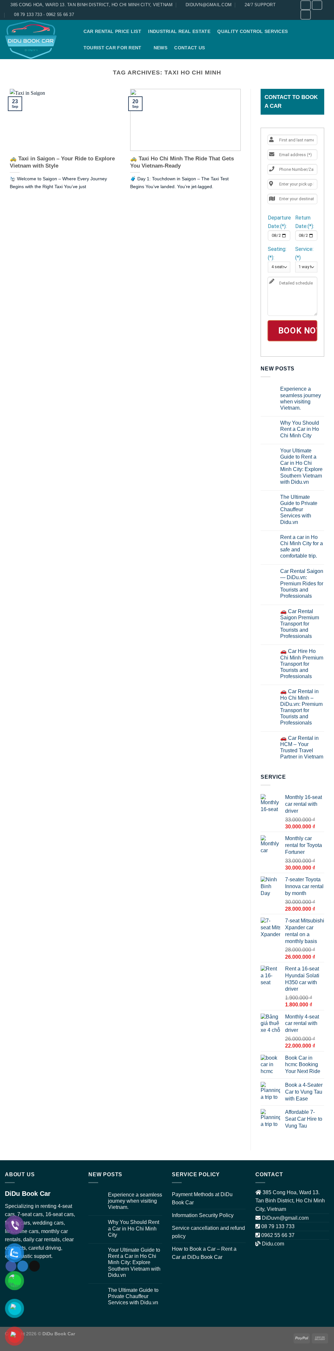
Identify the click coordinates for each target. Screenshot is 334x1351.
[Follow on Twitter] (317, 5)
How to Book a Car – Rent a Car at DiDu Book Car (204, 1253)
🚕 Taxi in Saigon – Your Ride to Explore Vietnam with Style (62, 162)
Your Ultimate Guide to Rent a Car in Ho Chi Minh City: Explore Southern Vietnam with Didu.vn (301, 466)
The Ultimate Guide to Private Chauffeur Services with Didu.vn (298, 509)
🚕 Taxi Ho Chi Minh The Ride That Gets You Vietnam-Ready (182, 162)
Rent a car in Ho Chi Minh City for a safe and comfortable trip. (301, 546)
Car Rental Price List (112, 31)
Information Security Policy (203, 1215)
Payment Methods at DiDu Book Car (202, 1199)
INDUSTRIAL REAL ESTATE (179, 31)
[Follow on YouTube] (305, 14)
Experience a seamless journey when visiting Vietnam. (300, 398)
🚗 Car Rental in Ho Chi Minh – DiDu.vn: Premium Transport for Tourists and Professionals (301, 707)
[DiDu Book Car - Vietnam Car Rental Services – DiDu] (37, 39)
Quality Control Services (252, 31)
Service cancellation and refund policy (208, 1232)
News (160, 47)
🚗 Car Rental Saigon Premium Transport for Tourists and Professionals (299, 624)
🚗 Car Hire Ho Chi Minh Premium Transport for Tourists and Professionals (301, 663)
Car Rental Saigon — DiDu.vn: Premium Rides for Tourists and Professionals (301, 583)
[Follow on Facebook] (305, 5)
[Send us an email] (34, 1266)
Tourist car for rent (113, 47)
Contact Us (189, 47)
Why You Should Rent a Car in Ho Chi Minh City (299, 429)
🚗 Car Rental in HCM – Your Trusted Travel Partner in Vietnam (301, 747)
